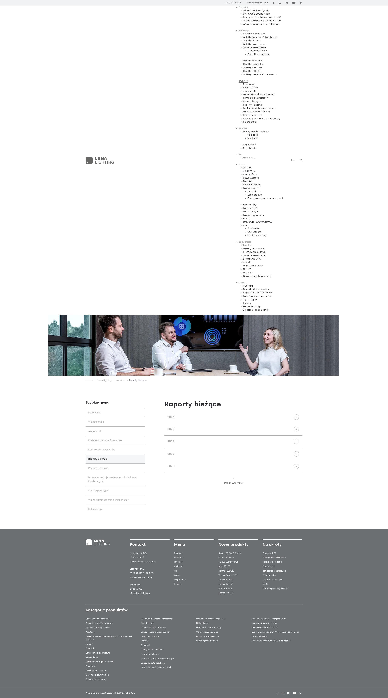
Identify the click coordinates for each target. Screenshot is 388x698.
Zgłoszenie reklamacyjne (274, 571)
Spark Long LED (225, 593)
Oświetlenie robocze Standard (210, 618)
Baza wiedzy (268, 566)
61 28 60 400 (136, 573)
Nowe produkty (233, 544)
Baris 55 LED (224, 566)
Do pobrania (180, 579)
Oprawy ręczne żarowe (207, 632)
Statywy (144, 640)
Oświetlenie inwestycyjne (98, 618)
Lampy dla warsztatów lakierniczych (157, 658)
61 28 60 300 (136, 589)
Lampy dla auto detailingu (153, 663)
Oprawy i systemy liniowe (98, 627)
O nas (177, 575)
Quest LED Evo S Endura (229, 553)
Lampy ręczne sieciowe (152, 649)
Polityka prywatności (272, 579)
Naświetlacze (92, 657)
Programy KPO (269, 553)
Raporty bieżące (97, 458)
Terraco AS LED (225, 579)
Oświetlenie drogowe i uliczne (100, 661)
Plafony (89, 644)
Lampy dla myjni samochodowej (156, 667)
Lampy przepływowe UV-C (264, 623)
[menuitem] (243, 7)
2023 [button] (170, 453)
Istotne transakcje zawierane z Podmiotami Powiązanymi (112, 479)
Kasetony (90, 632)
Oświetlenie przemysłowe (98, 653)
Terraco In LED (225, 584)
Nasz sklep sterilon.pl (273, 562)
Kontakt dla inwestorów (101, 449)
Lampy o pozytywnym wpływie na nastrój (271, 640)
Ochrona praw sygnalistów (275, 588)
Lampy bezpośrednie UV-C (264, 627)
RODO (265, 584)
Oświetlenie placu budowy (153, 627)
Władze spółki (96, 421)
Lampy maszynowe (150, 636)
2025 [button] (170, 429)
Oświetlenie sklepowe (96, 679)
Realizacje (178, 557)
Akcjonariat (94, 431)
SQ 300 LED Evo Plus (228, 562)
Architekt (178, 566)
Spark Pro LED (225, 588)
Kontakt (177, 584)
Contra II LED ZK (226, 571)
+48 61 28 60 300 (233, 3)
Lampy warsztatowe (150, 654)
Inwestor (178, 562)
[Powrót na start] (100, 160)
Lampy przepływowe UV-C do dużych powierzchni (275, 632)
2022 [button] (170, 466)
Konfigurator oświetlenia (274, 557)
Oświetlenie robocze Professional (157, 618)
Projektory (90, 666)
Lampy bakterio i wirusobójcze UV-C (269, 618)
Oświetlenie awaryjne (96, 670)
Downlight (90, 648)
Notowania (94, 412)
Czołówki (145, 645)
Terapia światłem (259, 636)
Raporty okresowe (98, 468)
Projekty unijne (270, 575)
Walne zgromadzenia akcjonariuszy (108, 499)
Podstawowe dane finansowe (105, 440)
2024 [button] (170, 441)
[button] (300, 160)
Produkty (178, 553)
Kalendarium (95, 509)
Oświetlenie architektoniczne (99, 623)
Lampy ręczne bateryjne (207, 636)
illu (175, 571)
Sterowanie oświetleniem (97, 675)
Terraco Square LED (227, 575)
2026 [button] (170, 417)
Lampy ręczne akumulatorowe (155, 632)
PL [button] (292, 160)
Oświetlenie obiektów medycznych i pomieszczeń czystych (109, 638)
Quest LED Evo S (226, 557)
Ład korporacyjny (98, 490)
